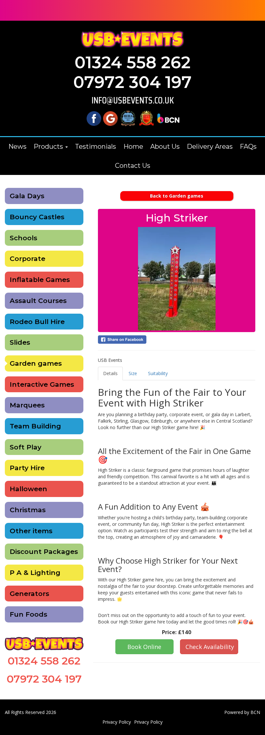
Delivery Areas (210, 146)
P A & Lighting (35, 572)
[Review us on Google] (110, 118)
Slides (20, 342)
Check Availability (210, 647)
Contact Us (132, 165)
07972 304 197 (132, 82)
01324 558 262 (133, 62)
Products (49, 146)
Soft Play (25, 447)
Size (133, 373)
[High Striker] (177, 278)
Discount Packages (44, 551)
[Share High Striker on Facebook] (176, 339)
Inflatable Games (40, 280)
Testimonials (95, 146)
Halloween (28, 489)
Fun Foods (28, 614)
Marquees (27, 405)
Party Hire (27, 468)
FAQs (248, 146)
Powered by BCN (242, 712)
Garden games (36, 363)
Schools (23, 238)
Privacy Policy (116, 722)
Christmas (28, 510)
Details (110, 373)
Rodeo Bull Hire (37, 322)
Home (133, 146)
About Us (165, 146)
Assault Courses (38, 301)
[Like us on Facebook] (94, 118)
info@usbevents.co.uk (132, 100)
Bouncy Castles (37, 217)
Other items (31, 531)
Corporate (27, 258)
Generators (29, 593)
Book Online (144, 647)
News (17, 146)
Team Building (35, 426)
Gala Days (27, 196)
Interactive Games (42, 384)
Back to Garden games (176, 196)
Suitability (158, 373)
